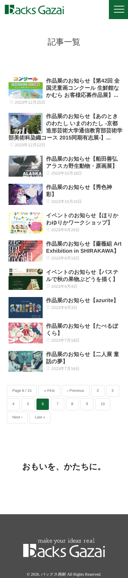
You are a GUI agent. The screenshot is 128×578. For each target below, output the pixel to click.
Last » (40, 417)
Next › (17, 417)
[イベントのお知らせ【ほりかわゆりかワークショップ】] (26, 222)
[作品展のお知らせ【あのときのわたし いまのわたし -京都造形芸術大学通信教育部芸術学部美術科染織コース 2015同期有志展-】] (26, 123)
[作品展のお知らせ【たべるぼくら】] (26, 333)
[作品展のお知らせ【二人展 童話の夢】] (26, 361)
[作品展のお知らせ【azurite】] (26, 307)
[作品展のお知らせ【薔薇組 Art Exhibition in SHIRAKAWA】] (26, 251)
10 (103, 404)
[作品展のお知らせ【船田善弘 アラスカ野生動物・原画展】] (26, 166)
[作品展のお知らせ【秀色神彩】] (26, 194)
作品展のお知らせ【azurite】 (82, 300)
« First (49, 391)
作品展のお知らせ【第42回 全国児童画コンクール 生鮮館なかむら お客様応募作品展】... (83, 88)
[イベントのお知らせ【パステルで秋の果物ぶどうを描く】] (26, 279)
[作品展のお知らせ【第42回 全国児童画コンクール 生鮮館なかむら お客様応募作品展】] (26, 88)
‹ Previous (75, 391)
